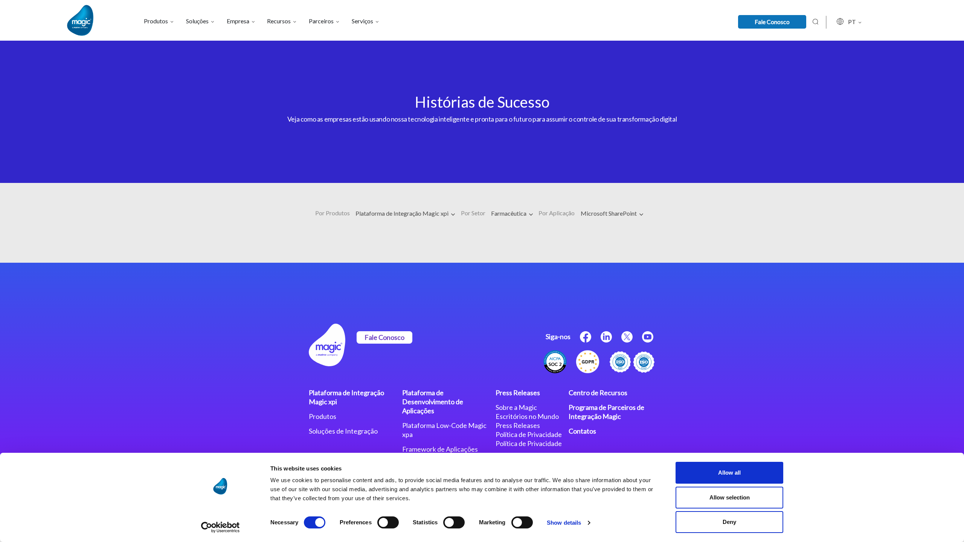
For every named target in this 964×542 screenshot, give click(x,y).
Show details (564, 522)
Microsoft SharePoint (609, 213)
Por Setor (473, 212)
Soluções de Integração (343, 431)
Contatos (582, 431)
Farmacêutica (509, 213)
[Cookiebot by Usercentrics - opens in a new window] (220, 527)
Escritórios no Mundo (527, 416)
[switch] (388, 522)
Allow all (729, 472)
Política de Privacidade (529, 434)
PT (852, 21)
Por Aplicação (556, 212)
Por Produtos (332, 212)
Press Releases (518, 392)
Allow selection (729, 497)
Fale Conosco (772, 21)
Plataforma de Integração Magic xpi (402, 213)
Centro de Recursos (598, 392)
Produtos (322, 416)
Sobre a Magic (516, 407)
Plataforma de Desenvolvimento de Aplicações (432, 401)
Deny (729, 522)
